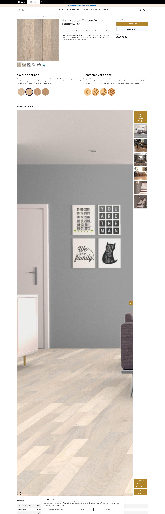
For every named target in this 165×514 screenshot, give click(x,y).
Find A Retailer (95, 10)
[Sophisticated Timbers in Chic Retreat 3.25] (38, 40)
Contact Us (106, 10)
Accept (81, 509)
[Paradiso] (46, 2)
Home (19, 16)
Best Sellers (36, 16)
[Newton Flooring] (21, 2)
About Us (85, 10)
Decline (107, 509)
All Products (27, 16)
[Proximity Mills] (9, 2)
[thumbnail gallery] (19, 65)
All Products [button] (60, 10)
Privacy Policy (60, 505)
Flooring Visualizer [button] (73, 10)
